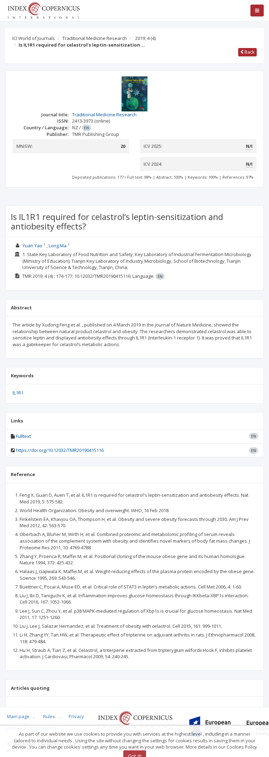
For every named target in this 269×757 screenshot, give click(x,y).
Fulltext (23, 436)
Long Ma (58, 245)
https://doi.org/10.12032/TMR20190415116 (60, 450)
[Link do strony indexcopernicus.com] (135, 719)
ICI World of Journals (33, 38)
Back (249, 52)
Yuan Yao (32, 245)
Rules (49, 716)
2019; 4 (145, 38)
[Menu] (257, 10)
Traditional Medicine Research (94, 38)
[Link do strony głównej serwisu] (43, 10)
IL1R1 (18, 393)
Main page (18, 716)
